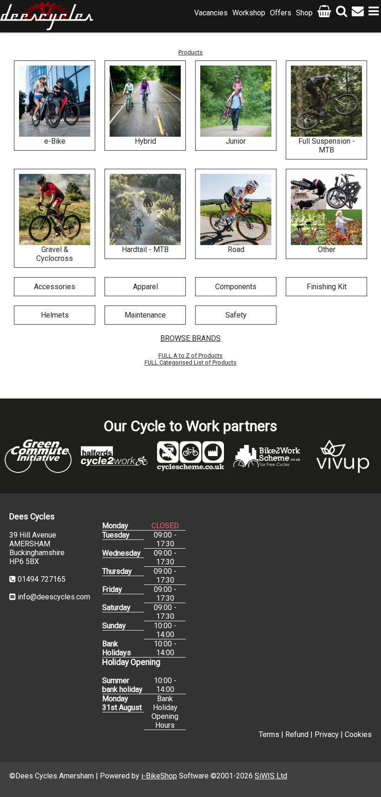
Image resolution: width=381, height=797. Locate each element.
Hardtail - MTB (145, 249)
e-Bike (55, 141)
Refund (297, 734)
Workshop (248, 12)
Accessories (54, 286)
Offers (280, 12)
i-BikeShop (159, 775)
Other (326, 249)
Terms (269, 734)
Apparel (145, 286)
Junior (236, 141)
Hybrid (145, 141)
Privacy (327, 734)
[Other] (326, 209)
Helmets (55, 315)
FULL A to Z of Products (190, 355)
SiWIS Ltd (271, 775)
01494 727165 (42, 579)
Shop (304, 12)
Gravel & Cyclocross (54, 254)
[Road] (235, 209)
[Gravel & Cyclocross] (54, 209)
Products (190, 52)
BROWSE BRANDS (190, 338)
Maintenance (145, 315)
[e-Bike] (54, 101)
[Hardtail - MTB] (145, 209)
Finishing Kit (327, 286)
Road (236, 249)
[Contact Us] (358, 12)
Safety (236, 315)
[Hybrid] (145, 101)
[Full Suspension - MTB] (326, 101)
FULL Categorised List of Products (190, 362)
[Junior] (235, 101)
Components (235, 286)
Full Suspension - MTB (326, 145)
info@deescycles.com (54, 596)
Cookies (358, 734)
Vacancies (211, 12)
